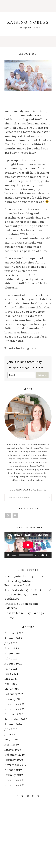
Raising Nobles (28, 23)
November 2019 (15, 765)
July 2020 (10, 729)
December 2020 (15, 704)
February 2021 (14, 694)
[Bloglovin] (38, 796)
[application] (28, 545)
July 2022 (10, 658)
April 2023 (11, 648)
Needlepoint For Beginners (23, 576)
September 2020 (15, 719)
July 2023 (10, 643)
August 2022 (13, 653)
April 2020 (11, 744)
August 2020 (13, 724)
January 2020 (13, 760)
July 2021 (10, 668)
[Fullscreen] (47, 555)
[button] (28, 6)
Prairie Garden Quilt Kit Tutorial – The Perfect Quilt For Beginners (27, 594)
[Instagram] (28, 796)
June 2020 (11, 734)
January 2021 (13, 699)
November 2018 (15, 785)
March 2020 (12, 749)
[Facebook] (17, 796)
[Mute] (42, 555)
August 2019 (13, 770)
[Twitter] (22, 796)
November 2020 (15, 709)
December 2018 (15, 780)
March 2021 (12, 689)
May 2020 (11, 739)
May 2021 (11, 679)
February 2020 (14, 754)
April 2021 (11, 684)
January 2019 (13, 775)
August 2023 (13, 638)
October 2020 (13, 714)
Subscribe (42, 375)
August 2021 (13, 663)
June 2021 (11, 674)
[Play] (8, 555)
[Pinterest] (33, 796)
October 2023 (13, 633)
